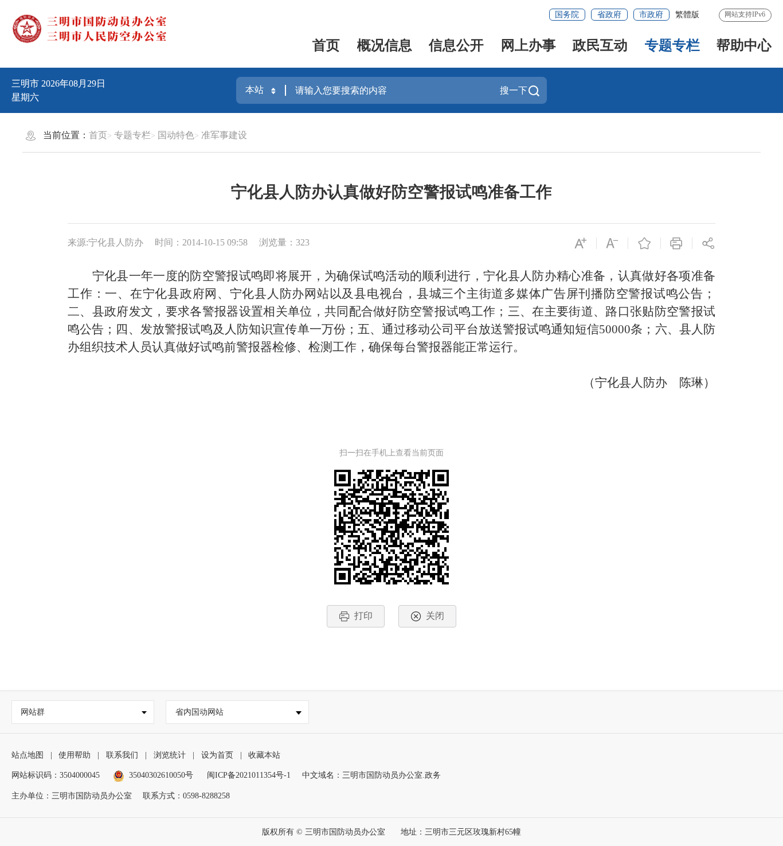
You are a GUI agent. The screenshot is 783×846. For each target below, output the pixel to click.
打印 (363, 616)
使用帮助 (74, 755)
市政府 (651, 14)
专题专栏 (672, 45)
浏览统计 (170, 755)
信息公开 (456, 45)
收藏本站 (264, 755)
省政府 (609, 14)
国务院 (567, 14)
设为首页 (217, 755)
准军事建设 (224, 135)
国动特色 (176, 135)
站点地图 (27, 755)
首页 (326, 45)
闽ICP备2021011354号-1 (249, 775)
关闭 (435, 616)
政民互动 (600, 45)
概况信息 (384, 45)
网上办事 (528, 45)
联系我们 (122, 755)
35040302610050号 (161, 775)
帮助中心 (744, 45)
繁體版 (687, 14)
